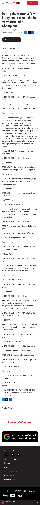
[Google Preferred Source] (20, 436)
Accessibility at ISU (9, 479)
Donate (34, 3)
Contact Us (7, 463)
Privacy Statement (9, 475)
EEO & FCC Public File (10, 471)
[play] (3, 503)
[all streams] (37, 502)
